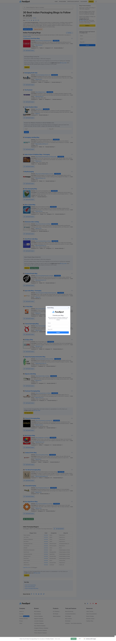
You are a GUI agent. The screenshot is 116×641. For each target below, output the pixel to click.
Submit (58, 332)
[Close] (68, 307)
